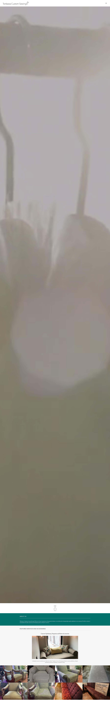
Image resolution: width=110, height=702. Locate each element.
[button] (106, 3)
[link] (16, 3)
